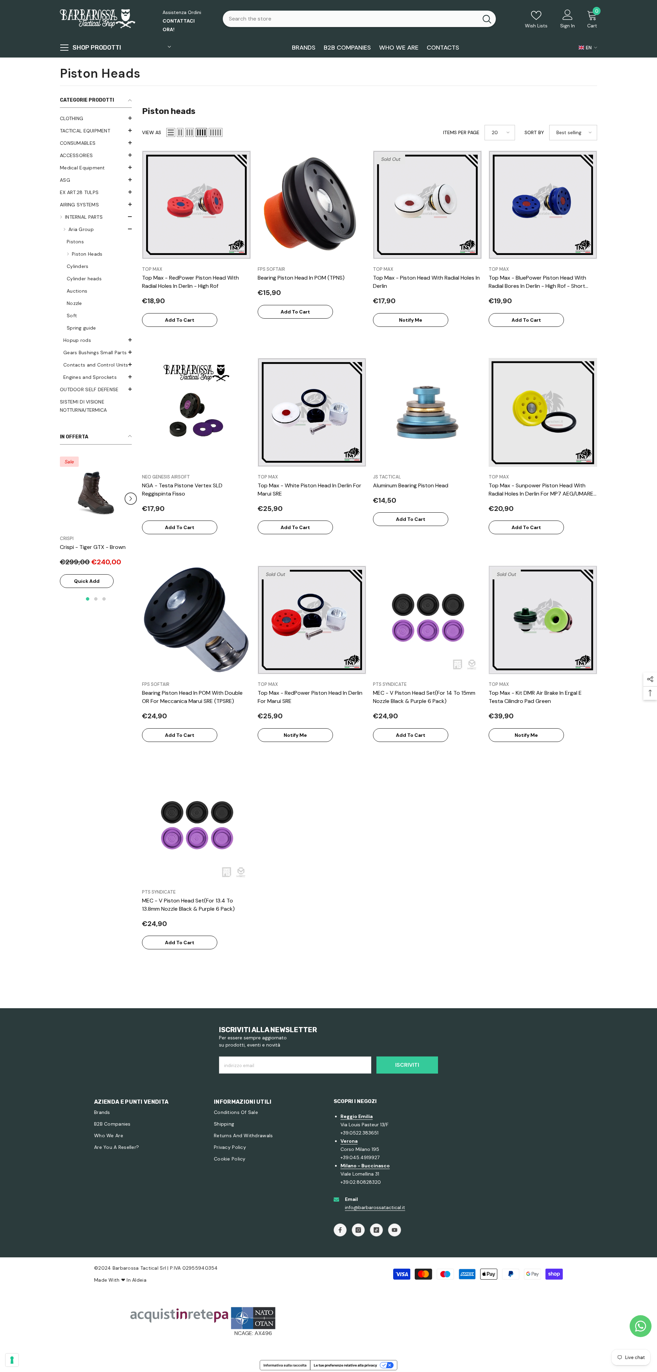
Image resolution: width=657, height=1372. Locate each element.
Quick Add (87, 589)
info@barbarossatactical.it (375, 1207)
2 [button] (96, 607)
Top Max (152, 269)
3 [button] (104, 607)
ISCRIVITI (407, 1064)
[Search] (359, 19)
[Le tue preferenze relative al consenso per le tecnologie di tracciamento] (11, 1360)
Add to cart (179, 320)
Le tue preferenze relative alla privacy (345, 1365)
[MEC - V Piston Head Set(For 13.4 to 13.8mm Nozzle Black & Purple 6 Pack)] (196, 827)
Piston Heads (87, 254)
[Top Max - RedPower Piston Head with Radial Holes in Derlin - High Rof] (196, 205)
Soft (72, 315)
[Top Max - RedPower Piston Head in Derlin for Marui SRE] (312, 620)
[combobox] (350, 19)
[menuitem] (96, 118)
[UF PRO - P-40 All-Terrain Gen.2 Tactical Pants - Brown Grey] (96, 492)
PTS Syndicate (390, 684)
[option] (96, 532)
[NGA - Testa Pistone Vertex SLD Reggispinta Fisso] (196, 412)
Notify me (410, 320)
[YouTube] (394, 1229)
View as (151, 132)
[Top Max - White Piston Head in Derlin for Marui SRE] (312, 412)
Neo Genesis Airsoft (166, 477)
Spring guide (81, 328)
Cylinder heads (84, 278)
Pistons (75, 242)
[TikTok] (376, 1229)
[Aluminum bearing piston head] (427, 412)
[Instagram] (358, 1229)
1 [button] (87, 607)
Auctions (77, 291)
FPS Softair (271, 269)
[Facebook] (340, 1229)
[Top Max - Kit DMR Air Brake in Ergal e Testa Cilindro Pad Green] (543, 620)
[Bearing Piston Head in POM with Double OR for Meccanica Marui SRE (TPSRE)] (196, 620)
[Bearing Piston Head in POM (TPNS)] (312, 205)
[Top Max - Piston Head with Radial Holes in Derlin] (427, 205)
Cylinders (78, 266)
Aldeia (139, 1280)
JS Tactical (387, 477)
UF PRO (68, 538)
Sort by (534, 132)
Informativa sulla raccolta (285, 1365)
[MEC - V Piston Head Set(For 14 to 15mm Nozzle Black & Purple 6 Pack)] (427, 620)
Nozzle (74, 303)
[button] (96, 118)
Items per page (461, 132)
